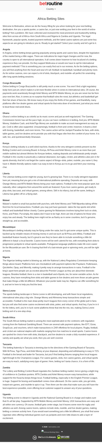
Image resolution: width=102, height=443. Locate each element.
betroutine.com (54, 427)
